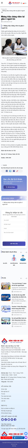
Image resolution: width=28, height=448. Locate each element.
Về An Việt (4, 389)
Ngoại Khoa (23, 263)
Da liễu (5, 263)
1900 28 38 (7, 437)
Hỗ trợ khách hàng (6, 413)
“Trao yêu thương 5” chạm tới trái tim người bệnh (19, 284)
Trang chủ (4, 9)
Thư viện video (5, 398)
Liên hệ (3, 401)
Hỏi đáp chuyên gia (6, 410)
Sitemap (14, 446)
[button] (21, 252)
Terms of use (14, 444)
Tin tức (3, 394)
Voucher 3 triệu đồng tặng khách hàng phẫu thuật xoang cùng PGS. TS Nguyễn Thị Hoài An (19, 308)
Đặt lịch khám (11, 187)
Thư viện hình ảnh (6, 396)
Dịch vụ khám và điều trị (7, 408)
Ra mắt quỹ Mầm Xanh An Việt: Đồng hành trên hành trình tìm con (19, 319)
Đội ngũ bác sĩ (5, 391)
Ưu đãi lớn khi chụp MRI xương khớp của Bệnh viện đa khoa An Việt (19, 296)
